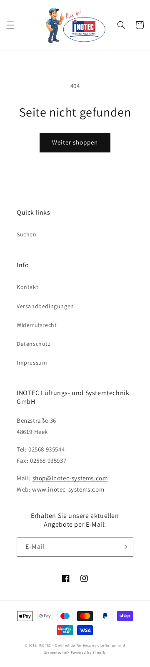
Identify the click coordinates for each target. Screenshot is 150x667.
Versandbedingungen (45, 306)
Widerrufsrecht (37, 325)
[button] (10, 25)
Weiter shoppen (75, 142)
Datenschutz (34, 343)
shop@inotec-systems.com (70, 478)
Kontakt (27, 287)
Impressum (32, 362)
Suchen (27, 234)
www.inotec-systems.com (68, 489)
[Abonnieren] (124, 547)
